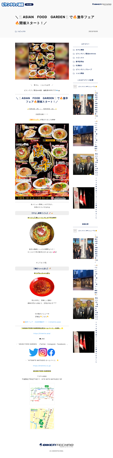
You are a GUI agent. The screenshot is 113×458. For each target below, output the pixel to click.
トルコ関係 (80, 73)
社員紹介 (79, 65)
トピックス (80, 58)
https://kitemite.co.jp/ (42, 366)
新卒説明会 (80, 61)
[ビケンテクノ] (101, 4)
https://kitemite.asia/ (42, 333)
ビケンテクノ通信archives (86, 54)
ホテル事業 (80, 50)
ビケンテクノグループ (84, 69)
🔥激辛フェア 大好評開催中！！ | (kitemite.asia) (42, 322)
